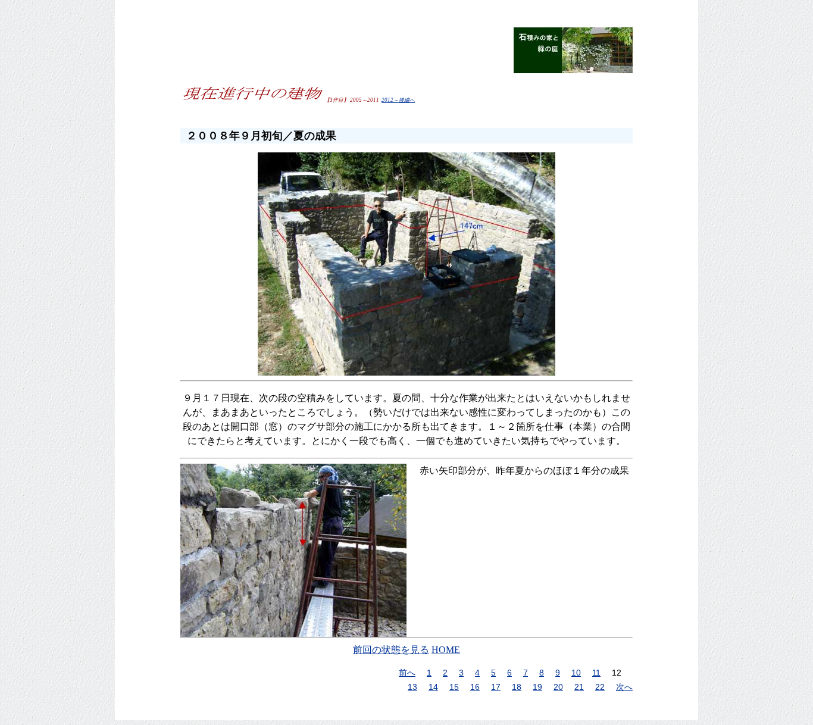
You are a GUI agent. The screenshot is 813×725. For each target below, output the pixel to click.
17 (496, 687)
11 (596, 672)
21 (579, 687)
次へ (624, 687)
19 (537, 687)
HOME (445, 650)
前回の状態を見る (391, 650)
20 (558, 687)
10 (576, 672)
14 (433, 687)
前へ (407, 672)
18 (516, 687)
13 (412, 687)
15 (454, 687)
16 (475, 687)
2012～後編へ (398, 100)
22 (600, 687)
